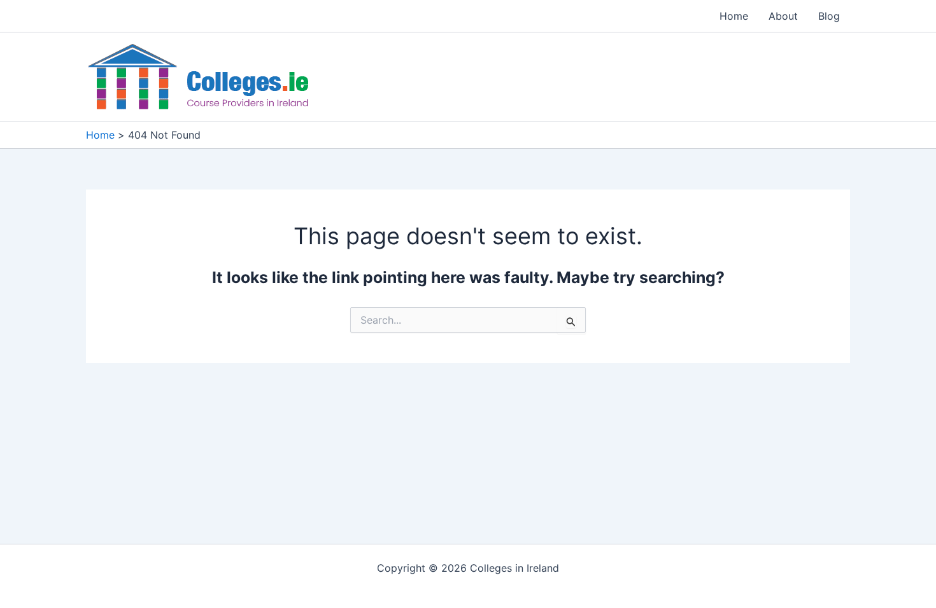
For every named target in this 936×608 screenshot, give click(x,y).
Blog (829, 16)
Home (734, 16)
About (783, 16)
